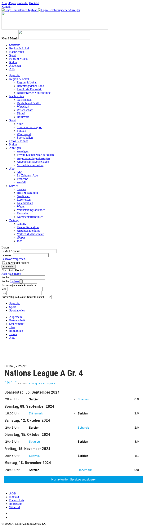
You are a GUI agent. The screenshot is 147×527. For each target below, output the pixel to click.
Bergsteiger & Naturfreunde (34, 92)
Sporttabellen (25, 137)
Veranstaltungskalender (31, 210)
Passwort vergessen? (14, 259)
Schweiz (83, 428)
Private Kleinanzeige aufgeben (35, 154)
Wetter (21, 206)
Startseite (14, 45)
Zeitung (14, 220)
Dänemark (36, 413)
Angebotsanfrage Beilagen (33, 161)
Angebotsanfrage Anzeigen (33, 158)
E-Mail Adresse (11, 251)
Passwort (7, 255)
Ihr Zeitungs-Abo (27, 175)
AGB (12, 493)
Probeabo (22, 3)
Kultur (13, 62)
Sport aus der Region (29, 127)
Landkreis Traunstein (29, 89)
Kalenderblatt (25, 203)
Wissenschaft (25, 110)
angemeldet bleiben (17, 262)
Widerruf (14, 507)
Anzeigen (15, 65)
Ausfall (21, 182)
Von (4, 289)
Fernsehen (23, 213)
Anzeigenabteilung (28, 230)
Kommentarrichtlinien (30, 216)
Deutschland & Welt (29, 103)
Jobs (19, 241)
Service (13, 185)
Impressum (15, 503)
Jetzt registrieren (11, 273)
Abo (4, 3)
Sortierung (8, 296)
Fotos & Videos (18, 58)
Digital (21, 113)
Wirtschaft (23, 106)
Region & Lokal (19, 48)
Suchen (15, 281)
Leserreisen (24, 199)
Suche (5, 277)
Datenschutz (16, 500)
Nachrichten (16, 51)
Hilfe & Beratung (27, 192)
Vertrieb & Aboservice (30, 234)
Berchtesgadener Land (30, 85)
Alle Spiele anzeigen (41, 383)
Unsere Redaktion (28, 227)
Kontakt (34, 3)
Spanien (83, 399)
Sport (12, 55)
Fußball (21, 130)
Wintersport (24, 134)
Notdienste (23, 196)
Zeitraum (7, 285)
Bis (4, 293)
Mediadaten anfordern (30, 165)
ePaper (12, 3)
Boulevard (23, 116)
